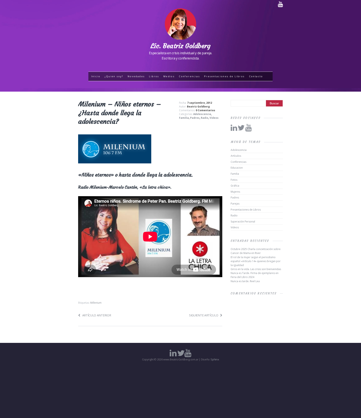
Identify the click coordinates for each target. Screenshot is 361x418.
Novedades (136, 76)
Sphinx (215, 359)
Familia (184, 118)
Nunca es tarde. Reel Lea (245, 281)
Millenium (96, 302)
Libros (154, 76)
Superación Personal (243, 221)
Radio (204, 118)
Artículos (236, 156)
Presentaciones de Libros (224, 76)
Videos (214, 118)
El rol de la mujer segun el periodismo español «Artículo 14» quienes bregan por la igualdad (256, 261)
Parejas (235, 203)
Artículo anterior (96, 315)
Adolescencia (202, 114)
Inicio (95, 76)
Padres (195, 118)
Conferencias (189, 76)
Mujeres (235, 191)
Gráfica (235, 185)
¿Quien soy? (114, 76)
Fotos (234, 180)
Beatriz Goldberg (198, 106)
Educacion (237, 167)
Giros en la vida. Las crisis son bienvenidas (256, 269)
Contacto (256, 76)
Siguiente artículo (203, 315)
